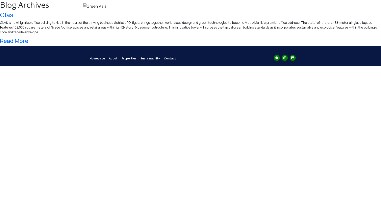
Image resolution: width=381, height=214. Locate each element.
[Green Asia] (95, 6)
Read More (14, 41)
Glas (6, 15)
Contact (282, 12)
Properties (232, 12)
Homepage (97, 58)
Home (198, 12)
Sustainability (258, 12)
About (213, 12)
